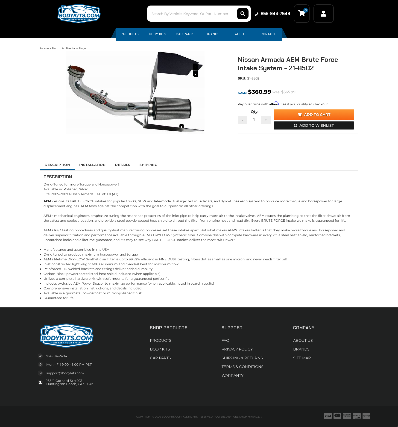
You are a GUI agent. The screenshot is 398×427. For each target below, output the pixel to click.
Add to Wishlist (316, 125)
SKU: (242, 78)
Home (44, 48)
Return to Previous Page (69, 48)
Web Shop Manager (246, 416)
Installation (92, 165)
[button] (199, 14)
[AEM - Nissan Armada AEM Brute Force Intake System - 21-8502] (135, 92)
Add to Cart (317, 114)
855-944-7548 (275, 13)
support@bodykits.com (65, 373)
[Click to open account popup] (323, 13)
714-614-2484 (56, 356)
